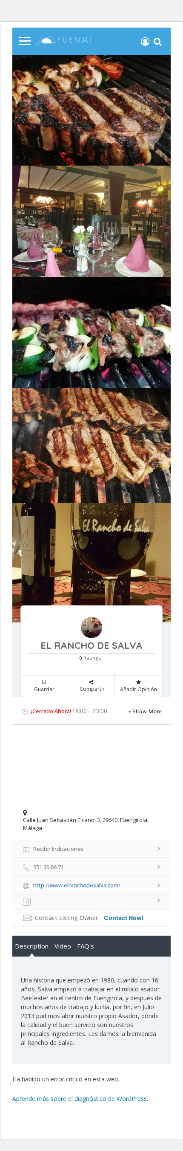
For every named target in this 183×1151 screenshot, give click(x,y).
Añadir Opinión (138, 689)
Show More (147, 711)
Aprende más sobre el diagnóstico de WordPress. (80, 1099)
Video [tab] (62, 946)
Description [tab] (32, 946)
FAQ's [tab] (85, 946)
